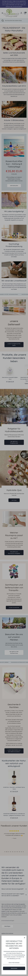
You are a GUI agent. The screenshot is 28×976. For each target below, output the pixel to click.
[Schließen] (24, 937)
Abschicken (14, 968)
